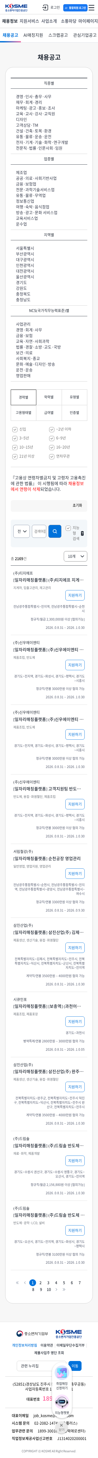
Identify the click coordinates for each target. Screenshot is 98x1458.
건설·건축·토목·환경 (33, 131)
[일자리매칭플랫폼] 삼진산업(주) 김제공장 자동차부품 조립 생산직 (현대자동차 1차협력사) (49, 932)
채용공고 (10, 35)
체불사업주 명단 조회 (49, 1352)
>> (64, 1289)
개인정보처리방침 (24, 1345)
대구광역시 (25, 260)
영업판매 (23, 376)
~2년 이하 (63, 429)
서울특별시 (25, 248)
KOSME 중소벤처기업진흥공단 (16, 8)
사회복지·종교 (28, 358)
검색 (54, 531)
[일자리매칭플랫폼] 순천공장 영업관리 (47, 858)
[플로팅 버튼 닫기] (61, 1424)
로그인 (55, 7)
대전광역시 (25, 271)
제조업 (21, 173)
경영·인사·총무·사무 (33, 97)
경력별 (23, 397)
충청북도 (23, 294)
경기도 (21, 283)
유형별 (74, 397)
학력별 (49, 397)
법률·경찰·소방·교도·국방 (38, 347)
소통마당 (69, 21)
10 (49, 1289)
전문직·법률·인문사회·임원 (39, 148)
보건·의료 (24, 353)
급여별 (49, 412)
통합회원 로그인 (77, 8)
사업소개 (49, 21)
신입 (22, 429)
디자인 (21, 119)
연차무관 (63, 456)
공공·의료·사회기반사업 (36, 178)
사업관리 (23, 324)
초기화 (77, 505)
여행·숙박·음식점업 (32, 207)
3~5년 (24, 438)
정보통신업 (25, 201)
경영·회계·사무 (29, 330)
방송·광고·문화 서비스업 (36, 213)
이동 (75, 1366)
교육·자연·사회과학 (32, 341)
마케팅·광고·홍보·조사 (35, 108)
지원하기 (75, 595)
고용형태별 (23, 412)
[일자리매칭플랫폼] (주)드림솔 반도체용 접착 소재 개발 (49, 1146)
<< (17, 1283)
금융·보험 (24, 336)
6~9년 (61, 438)
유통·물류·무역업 (31, 195)
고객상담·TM (27, 125)
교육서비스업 (27, 218)
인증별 (74, 412)
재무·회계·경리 (29, 102)
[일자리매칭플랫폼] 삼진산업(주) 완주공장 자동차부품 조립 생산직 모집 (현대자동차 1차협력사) (49, 1071)
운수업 (21, 224)
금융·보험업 (26, 184)
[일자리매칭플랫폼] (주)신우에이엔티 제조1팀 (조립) (49, 650)
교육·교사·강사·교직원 (35, 114)
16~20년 (63, 447)
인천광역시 (25, 265)
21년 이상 (26, 456)
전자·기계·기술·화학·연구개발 (42, 142)
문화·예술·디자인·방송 (35, 364)
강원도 (21, 288)
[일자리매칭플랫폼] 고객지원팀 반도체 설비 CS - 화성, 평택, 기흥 (49, 789)
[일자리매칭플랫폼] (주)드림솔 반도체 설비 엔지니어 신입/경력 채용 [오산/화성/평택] (49, 1215)
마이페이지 (88, 21)
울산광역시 (25, 277)
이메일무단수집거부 (70, 1345)
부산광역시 (25, 254)
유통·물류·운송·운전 (33, 137)
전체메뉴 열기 (91, 7)
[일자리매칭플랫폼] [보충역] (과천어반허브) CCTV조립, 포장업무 (49, 1006)
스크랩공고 (58, 35)
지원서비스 (29, 21)
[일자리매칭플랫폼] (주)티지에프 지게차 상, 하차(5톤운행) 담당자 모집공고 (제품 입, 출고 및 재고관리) (49, 580)
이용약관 (47, 1345)
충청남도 (23, 300)
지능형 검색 (76, 533)
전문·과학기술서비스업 (35, 190)
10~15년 (26, 447)
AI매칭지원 (33, 35)
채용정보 (10, 21)
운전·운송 (24, 370)
